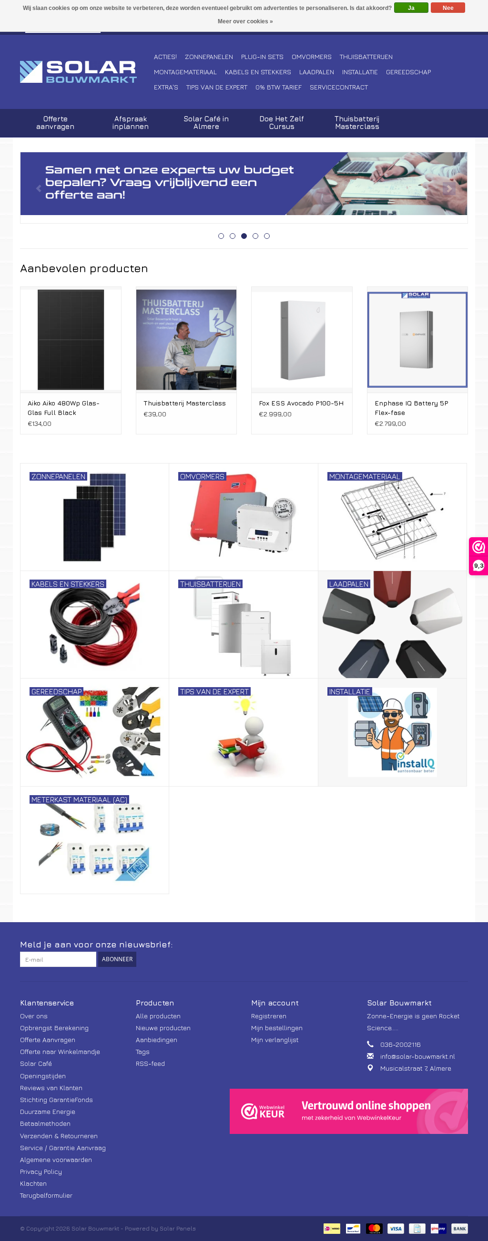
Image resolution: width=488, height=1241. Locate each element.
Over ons (34, 1016)
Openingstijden (43, 1076)
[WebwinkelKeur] (349, 1111)
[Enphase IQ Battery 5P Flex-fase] (417, 339)
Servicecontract (339, 87)
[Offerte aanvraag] (244, 183)
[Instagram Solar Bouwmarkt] (460, 944)
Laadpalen (316, 72)
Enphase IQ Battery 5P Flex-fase (411, 407)
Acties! (165, 56)
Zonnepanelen (209, 56)
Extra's (166, 87)
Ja (411, 8)
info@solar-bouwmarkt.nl (417, 1056)
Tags (143, 1051)
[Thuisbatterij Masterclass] (186, 339)
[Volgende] (449, 188)
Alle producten (158, 1016)
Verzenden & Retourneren (59, 1136)
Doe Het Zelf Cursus (281, 122)
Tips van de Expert (216, 87)
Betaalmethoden (45, 1123)
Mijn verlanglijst (275, 1039)
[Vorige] (38, 188)
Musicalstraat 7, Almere (415, 1068)
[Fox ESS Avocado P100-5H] (302, 339)
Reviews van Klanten (51, 1087)
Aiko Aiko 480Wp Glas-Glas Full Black (64, 407)
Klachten (33, 1183)
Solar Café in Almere (206, 122)
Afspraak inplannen (130, 122)
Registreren (268, 1016)
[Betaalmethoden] (330, 1227)
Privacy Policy (41, 1171)
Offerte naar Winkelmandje (60, 1051)
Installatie (360, 72)
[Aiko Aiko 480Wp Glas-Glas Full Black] (71, 339)
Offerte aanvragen (55, 122)
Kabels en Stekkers (258, 72)
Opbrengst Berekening (54, 1028)
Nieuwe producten (163, 1028)
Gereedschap (408, 72)
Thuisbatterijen (366, 56)
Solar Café (36, 1063)
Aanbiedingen (156, 1039)
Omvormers (312, 56)
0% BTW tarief (278, 87)
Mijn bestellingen (277, 1028)
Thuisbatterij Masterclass (357, 122)
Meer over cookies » (245, 21)
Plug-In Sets (262, 56)
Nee (448, 8)
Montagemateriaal (185, 72)
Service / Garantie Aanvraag (63, 1147)
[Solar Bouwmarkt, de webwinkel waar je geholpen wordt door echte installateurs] (85, 72)
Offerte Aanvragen (47, 1039)
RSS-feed (150, 1063)
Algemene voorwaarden (56, 1159)
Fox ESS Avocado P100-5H (301, 403)
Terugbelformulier (46, 1195)
